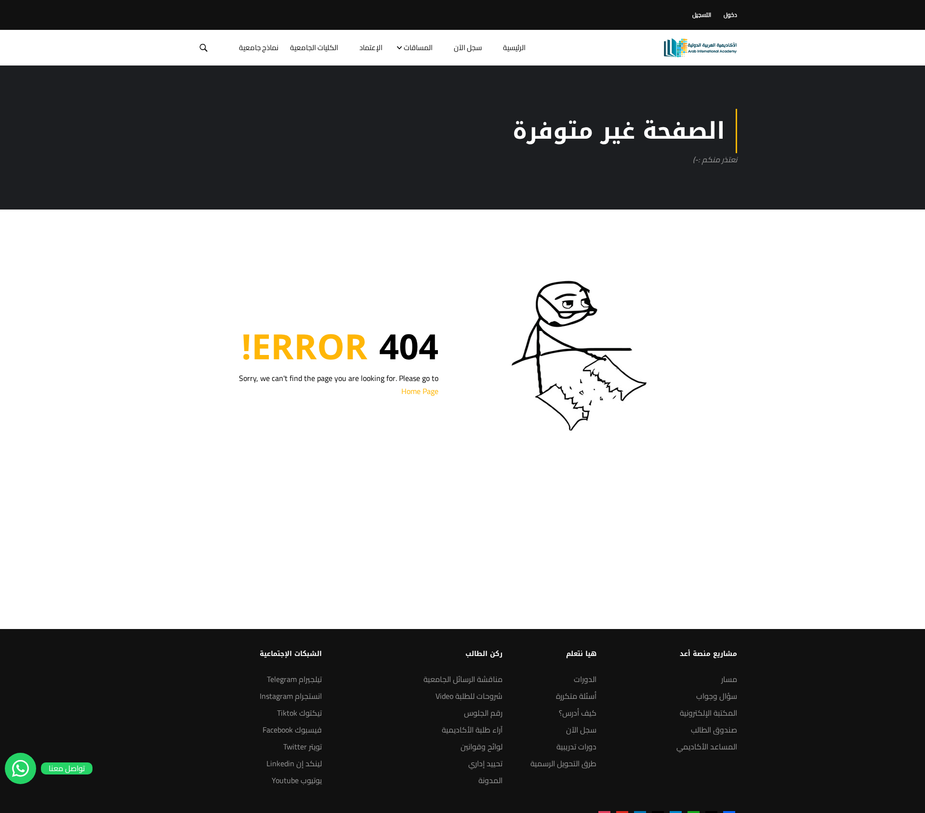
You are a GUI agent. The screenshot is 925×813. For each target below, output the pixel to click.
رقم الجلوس (483, 713)
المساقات (418, 47)
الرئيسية (514, 47)
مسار (729, 679)
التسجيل (701, 14)
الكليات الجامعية (314, 47)
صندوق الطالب (714, 729)
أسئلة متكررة (576, 696)
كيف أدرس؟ (577, 713)
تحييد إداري (485, 763)
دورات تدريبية (576, 746)
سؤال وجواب (716, 696)
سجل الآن (468, 47)
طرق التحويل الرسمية (563, 763)
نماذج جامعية (258, 47)
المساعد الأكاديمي (706, 746)
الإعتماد (371, 47)
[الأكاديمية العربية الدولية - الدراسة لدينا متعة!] (700, 48)
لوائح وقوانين (481, 746)
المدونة (490, 780)
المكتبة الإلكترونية (708, 713)
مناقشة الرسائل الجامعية (462, 679)
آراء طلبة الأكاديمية (472, 729)
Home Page (419, 391)
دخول (730, 14)
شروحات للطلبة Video (469, 696)
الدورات (585, 679)
